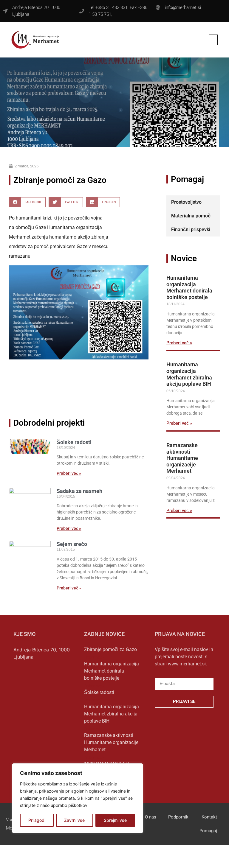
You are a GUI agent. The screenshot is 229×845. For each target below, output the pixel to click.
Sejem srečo (72, 544)
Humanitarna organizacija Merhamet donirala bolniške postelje (189, 287)
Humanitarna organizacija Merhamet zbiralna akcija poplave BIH (189, 374)
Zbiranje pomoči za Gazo (110, 649)
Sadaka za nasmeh (79, 491)
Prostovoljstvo (186, 202)
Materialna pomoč (191, 216)
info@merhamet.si (183, 7)
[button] (213, 40)
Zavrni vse (74, 820)
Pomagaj (208, 830)
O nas (150, 817)
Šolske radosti (74, 442)
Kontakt (209, 817)
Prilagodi (36, 820)
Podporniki (179, 817)
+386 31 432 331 (111, 7)
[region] (77, 798)
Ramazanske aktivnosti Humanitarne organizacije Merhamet (182, 458)
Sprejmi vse (115, 820)
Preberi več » (69, 473)
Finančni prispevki (190, 229)
